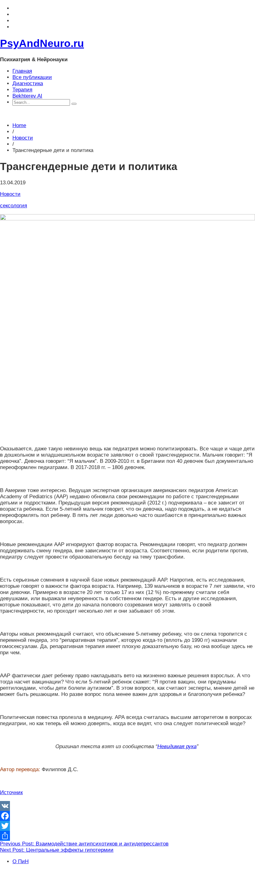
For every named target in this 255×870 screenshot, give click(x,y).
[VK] (127, 806)
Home (19, 125)
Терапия (22, 90)
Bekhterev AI (27, 96)
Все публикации (32, 77)
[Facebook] (127, 816)
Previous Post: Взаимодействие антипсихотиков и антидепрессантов (84, 844)
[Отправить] (127, 836)
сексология (13, 206)
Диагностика (27, 83)
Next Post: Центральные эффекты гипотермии (57, 850)
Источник (11, 792)
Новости (22, 138)
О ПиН (20, 861)
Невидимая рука (177, 746)
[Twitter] (127, 826)
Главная (22, 71)
